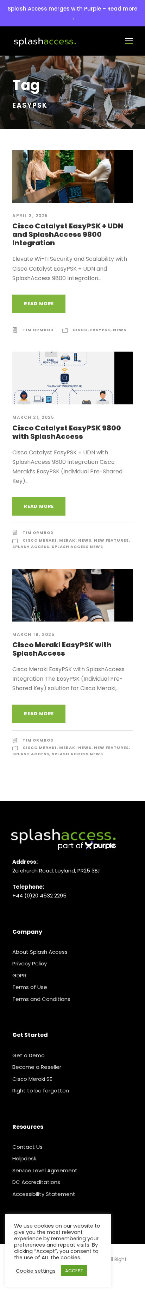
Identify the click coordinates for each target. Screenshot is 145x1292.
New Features (111, 540)
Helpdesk (24, 1158)
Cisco (80, 330)
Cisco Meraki (40, 540)
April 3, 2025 (30, 216)
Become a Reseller (36, 1067)
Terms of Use (29, 987)
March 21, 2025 (33, 417)
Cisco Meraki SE (32, 1079)
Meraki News (75, 540)
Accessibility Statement (43, 1194)
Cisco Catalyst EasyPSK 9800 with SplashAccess (66, 432)
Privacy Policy (29, 963)
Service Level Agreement (44, 1170)
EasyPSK (100, 330)
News (119, 330)
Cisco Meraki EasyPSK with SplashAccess (62, 649)
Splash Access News (77, 546)
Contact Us (27, 1147)
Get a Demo (28, 1055)
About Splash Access (40, 952)
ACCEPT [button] (74, 1270)
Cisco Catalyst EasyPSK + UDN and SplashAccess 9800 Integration (67, 234)
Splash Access (30, 546)
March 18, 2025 (33, 634)
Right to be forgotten (40, 1090)
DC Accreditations (36, 1182)
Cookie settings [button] (36, 1271)
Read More (39, 303)
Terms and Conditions (41, 999)
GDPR (19, 975)
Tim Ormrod (38, 330)
